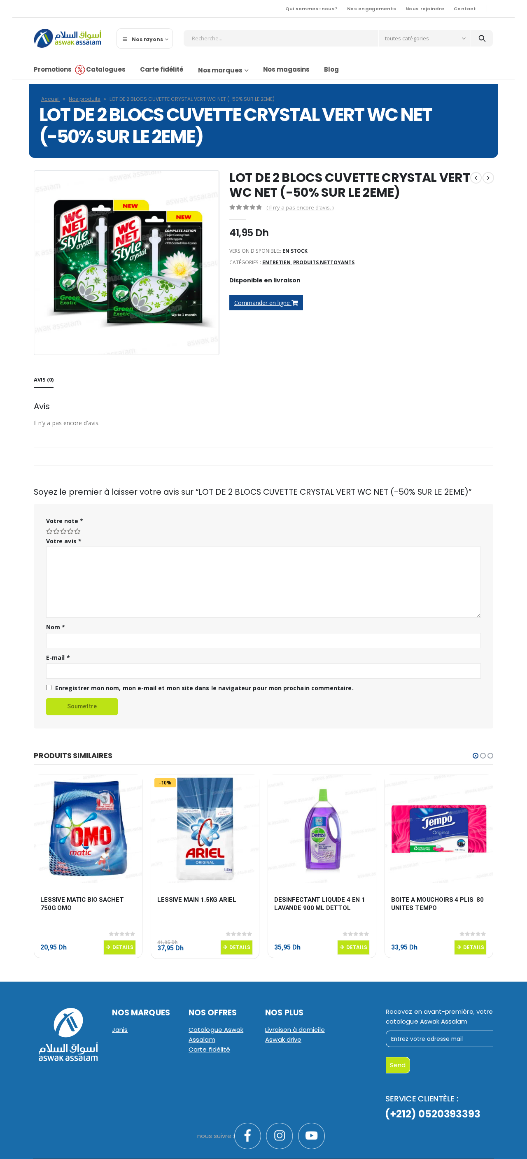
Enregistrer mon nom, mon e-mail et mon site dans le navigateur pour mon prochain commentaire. (204, 688)
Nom (55, 627)
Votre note (64, 521)
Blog (331, 69)
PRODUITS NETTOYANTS (323, 262)
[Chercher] (482, 38)
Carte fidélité (162, 69)
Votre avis (64, 541)
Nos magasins (286, 69)
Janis (120, 1029)
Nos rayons (147, 39)
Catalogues (106, 69)
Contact (465, 8)
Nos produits (84, 98)
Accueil (50, 98)
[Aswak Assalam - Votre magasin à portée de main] (67, 38)
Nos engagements (371, 8)
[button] (475, 756)
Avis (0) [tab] (44, 379)
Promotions (53, 69)
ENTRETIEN (276, 262)
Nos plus (284, 1012)
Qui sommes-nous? (311, 8)
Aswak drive (283, 1039)
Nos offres (213, 1012)
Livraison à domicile (294, 1029)
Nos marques (220, 70)
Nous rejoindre (425, 8)
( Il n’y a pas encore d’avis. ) (299, 207)
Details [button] (122, 947)
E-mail (58, 657)
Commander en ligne (262, 303)
